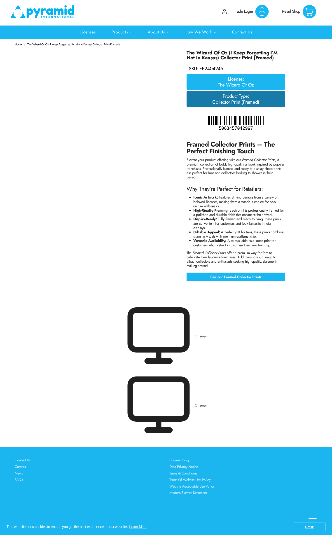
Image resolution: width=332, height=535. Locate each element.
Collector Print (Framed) (235, 102)
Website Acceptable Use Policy (191, 486)
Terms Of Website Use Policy (189, 479)
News (19, 473)
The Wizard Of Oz (236, 85)
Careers (20, 466)
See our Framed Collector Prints (235, 277)
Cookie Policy (179, 460)
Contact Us (22, 460)
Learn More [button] (138, 527)
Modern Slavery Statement (188, 492)
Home (18, 44)
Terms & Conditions (183, 473)
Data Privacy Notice (183, 466)
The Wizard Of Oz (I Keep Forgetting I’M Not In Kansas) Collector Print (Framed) (73, 44)
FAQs (19, 479)
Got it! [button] (309, 527)
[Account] (224, 11)
